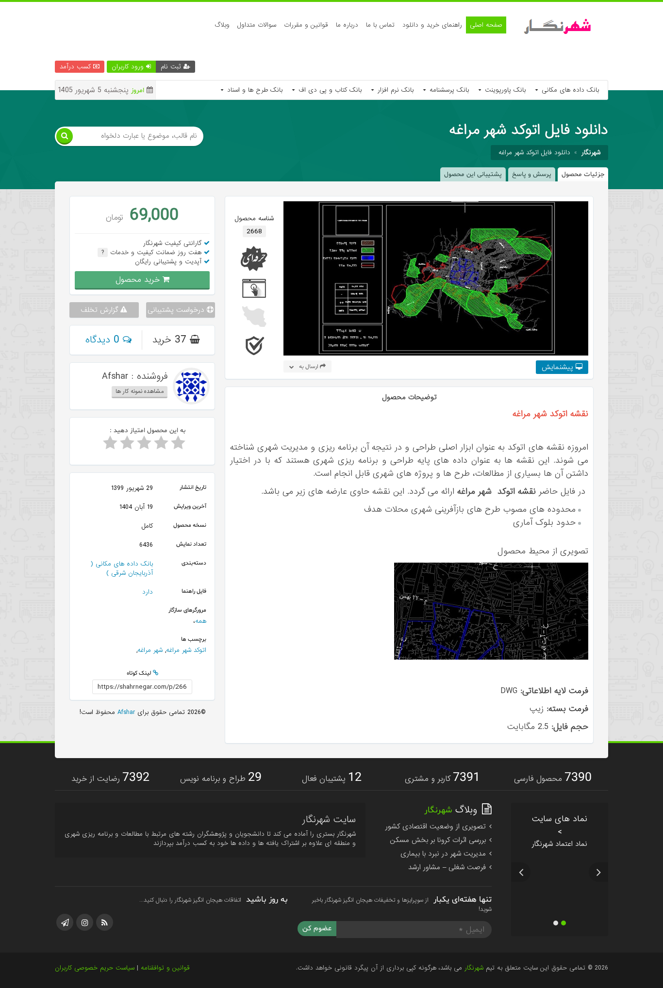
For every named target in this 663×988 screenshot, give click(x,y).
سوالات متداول (256, 25)
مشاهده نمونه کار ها (140, 391)
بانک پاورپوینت (504, 90)
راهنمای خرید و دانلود (432, 25)
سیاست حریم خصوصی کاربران (94, 967)
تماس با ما (380, 25)
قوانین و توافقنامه (165, 967)
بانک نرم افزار (394, 90)
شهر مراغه (150, 650)
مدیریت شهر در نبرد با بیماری (444, 853)
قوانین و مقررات (306, 25)
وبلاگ (222, 25)
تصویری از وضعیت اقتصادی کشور (436, 826)
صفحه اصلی (486, 25)
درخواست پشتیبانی (177, 310)
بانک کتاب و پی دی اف (329, 90)
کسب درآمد (76, 66)
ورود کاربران (129, 66)
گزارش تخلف (100, 310)
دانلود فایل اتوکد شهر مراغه (534, 152)
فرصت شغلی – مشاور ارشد (448, 867)
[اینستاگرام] (84, 922)
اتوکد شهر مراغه (186, 650)
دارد (147, 592)
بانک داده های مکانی (569, 90)
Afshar (125, 712)
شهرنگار (473, 967)
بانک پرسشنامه (448, 90)
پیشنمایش (559, 367)
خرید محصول (139, 280)
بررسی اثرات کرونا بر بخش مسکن (439, 840)
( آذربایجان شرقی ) (121, 568)
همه (200, 621)
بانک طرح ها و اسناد (253, 90)
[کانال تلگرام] (64, 922)
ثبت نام (172, 66)
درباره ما (347, 25)
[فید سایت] (104, 922)
